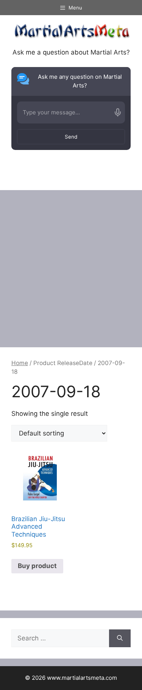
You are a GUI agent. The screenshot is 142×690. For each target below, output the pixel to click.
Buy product (37, 566)
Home (19, 363)
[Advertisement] (71, 265)
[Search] (120, 638)
